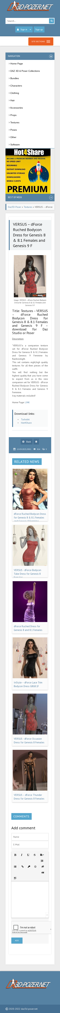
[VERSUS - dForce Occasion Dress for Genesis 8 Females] (30, 733)
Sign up (39, 29)
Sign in (23, 29)
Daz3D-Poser (14, 206)
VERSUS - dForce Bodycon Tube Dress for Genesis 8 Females (27, 573)
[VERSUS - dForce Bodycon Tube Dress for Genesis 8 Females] (30, 564)
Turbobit (25, 419)
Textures (28, 206)
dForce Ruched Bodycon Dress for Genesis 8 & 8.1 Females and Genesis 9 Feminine (30, 517)
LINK (27, 402)
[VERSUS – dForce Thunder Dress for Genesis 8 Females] (30, 789)
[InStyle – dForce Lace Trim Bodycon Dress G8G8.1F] (30, 677)
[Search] (51, 20)
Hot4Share (26, 422)
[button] (15, 855)
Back (28, 441)
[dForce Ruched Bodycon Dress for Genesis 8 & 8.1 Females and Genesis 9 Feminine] (30, 508)
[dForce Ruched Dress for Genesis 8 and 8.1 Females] (30, 621)
